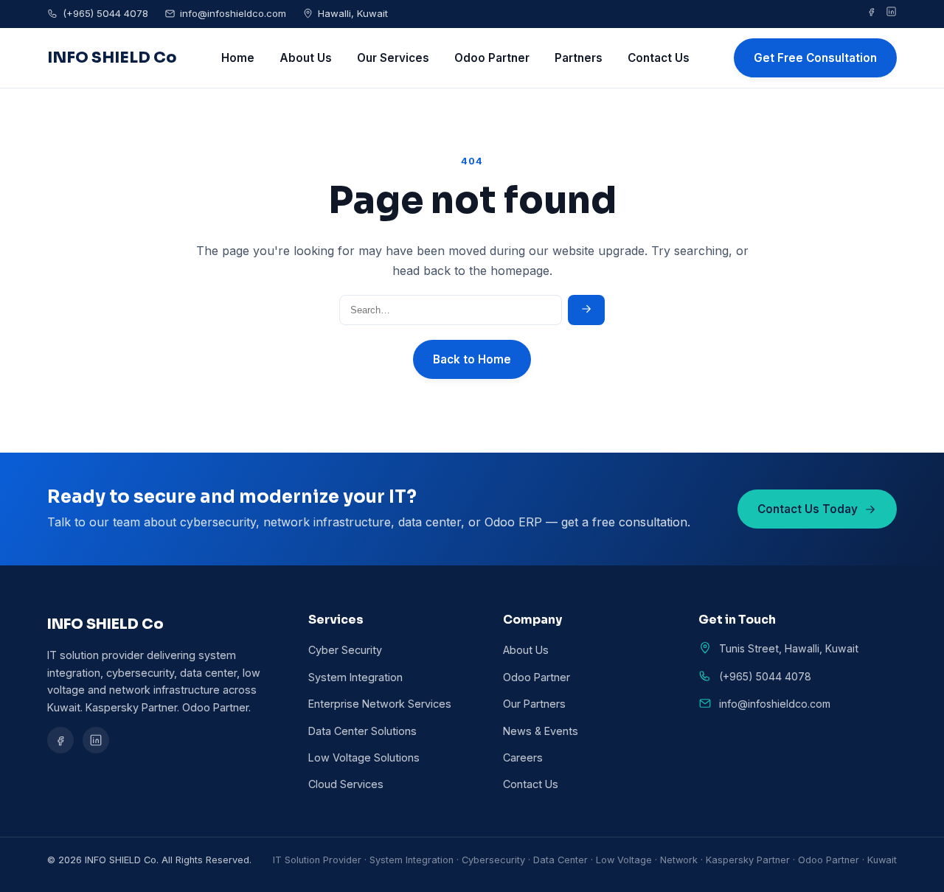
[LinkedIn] (891, 14)
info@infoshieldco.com (233, 13)
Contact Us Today (807, 509)
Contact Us (659, 58)
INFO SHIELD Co (112, 57)
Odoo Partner (492, 58)
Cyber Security (345, 650)
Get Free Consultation (815, 58)
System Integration (355, 677)
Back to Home (472, 359)
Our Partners (534, 703)
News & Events (540, 731)
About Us (306, 58)
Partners (579, 58)
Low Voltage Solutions (364, 757)
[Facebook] (871, 14)
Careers (523, 757)
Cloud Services (346, 784)
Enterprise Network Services (379, 703)
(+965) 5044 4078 (105, 13)
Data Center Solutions (362, 731)
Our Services (393, 58)
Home (237, 58)
